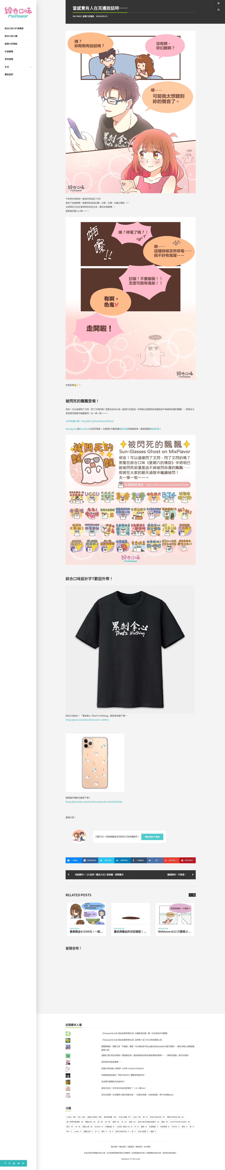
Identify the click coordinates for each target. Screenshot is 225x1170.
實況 (184, 1127)
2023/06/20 (119, 929)
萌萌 (115, 1122)
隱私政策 (122, 1147)
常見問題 (9, 59)
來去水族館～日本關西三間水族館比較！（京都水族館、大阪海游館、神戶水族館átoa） (138, 1095)
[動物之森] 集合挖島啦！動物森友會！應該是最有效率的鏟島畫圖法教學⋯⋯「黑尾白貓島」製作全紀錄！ (145, 1055)
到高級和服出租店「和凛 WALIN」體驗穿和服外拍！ (123, 1075)
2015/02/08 (163, 929)
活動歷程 (130, 1147)
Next (194, 895)
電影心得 (87, 1127)
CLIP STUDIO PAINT (180, 1122)
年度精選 (9, 51)
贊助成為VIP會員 (152, 837)
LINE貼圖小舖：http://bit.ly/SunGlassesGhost (90, 421)
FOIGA (175, 1127)
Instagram (71, 429)
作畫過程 (109, 1127)
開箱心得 (90, 1122)
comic (78, 16)
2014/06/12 (74, 929)
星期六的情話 (11, 44)
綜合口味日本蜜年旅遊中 (148, 1122)
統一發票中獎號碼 (75, 1122)
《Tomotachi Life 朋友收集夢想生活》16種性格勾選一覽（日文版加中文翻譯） (135, 1033)
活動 (132, 1122)
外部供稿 (164, 1127)
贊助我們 (9, 74)
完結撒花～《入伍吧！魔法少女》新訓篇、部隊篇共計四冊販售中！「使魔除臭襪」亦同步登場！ (120, 874)
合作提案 (147, 1147)
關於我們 (114, 1147)
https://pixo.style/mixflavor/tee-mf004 (87, 720)
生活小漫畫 (124, 1117)
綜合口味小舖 (11, 36)
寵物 (144, 1127)
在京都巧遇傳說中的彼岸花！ (113, 1081)
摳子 (70, 1127)
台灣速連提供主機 (138, 1153)
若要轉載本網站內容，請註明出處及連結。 (161, 1153)
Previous (190, 895)
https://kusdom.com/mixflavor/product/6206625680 (94, 802)
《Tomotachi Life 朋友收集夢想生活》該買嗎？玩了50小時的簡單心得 (131, 1040)
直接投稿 (155, 429)
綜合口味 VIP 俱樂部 (14, 28)
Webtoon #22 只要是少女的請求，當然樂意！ (186, 931)
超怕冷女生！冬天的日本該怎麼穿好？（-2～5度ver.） (124, 1088)
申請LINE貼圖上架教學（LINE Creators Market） (123, 1068)
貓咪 (164, 1122)
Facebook (84, 429)
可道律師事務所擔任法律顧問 (119, 1153)
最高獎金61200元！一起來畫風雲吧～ (93, 931)
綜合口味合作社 (157, 1117)
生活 (7, 67)
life (81, 1117)
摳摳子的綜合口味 (175, 1117)
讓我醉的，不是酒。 (176, 874)
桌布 (104, 1131)
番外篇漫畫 (110, 1117)
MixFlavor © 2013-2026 (130, 1159)
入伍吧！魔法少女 (124, 1127)
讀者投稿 (123, 429)
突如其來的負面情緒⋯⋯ (111, 1062)
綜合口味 (102, 1153)
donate (99, 1127)
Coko (137, 1117)
